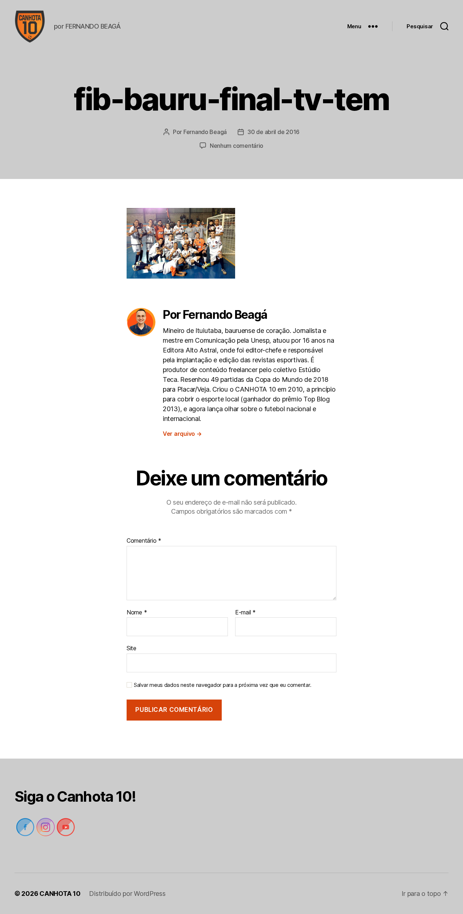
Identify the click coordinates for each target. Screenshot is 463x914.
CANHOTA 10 (59, 893)
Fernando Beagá (205, 131)
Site (131, 648)
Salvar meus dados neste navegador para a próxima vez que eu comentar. (222, 685)
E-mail (245, 612)
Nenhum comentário (236, 145)
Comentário (144, 541)
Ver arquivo (182, 433)
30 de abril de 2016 (273, 131)
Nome (137, 612)
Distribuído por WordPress (127, 893)
